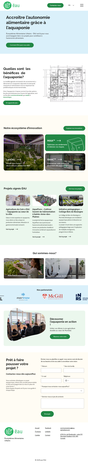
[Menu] (82, 5)
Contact (47, 435)
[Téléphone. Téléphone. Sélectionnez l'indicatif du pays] (67, 380)
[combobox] (62, 390)
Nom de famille (69, 366)
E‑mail (43, 376)
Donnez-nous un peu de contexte (52, 397)
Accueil (37, 428)
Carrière (37, 435)
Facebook (48, 428)
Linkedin (47, 432)
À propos (38, 432)
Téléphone (67, 376)
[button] (15, 229)
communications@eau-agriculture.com (67, 429)
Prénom (44, 366)
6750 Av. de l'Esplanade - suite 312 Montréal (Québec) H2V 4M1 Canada (71, 436)
